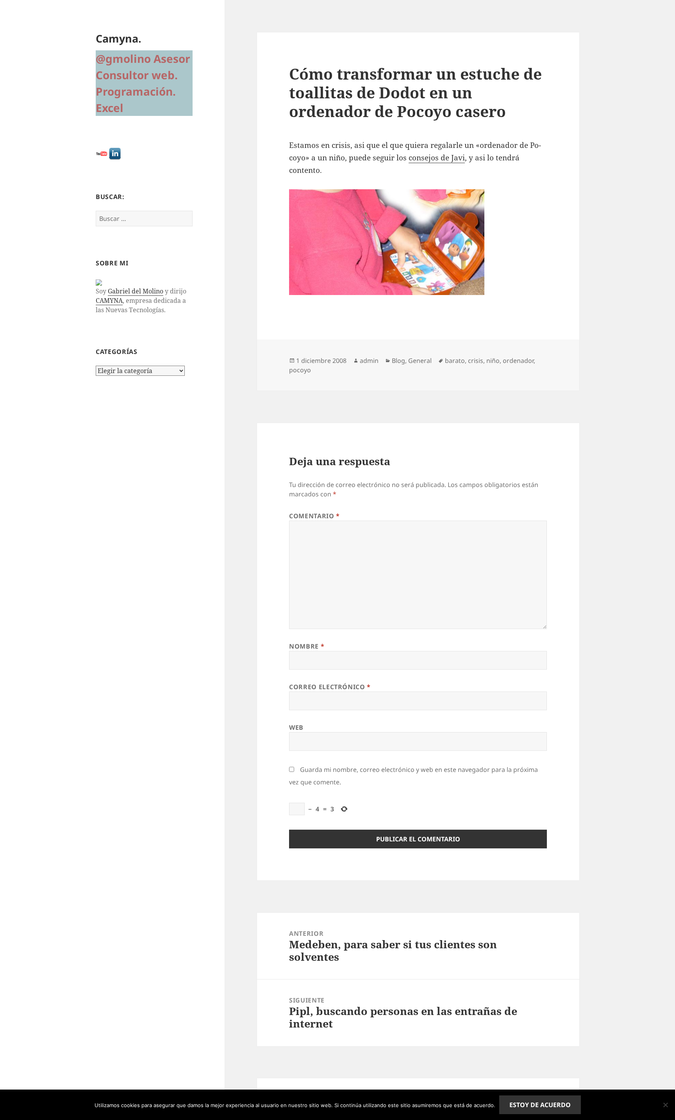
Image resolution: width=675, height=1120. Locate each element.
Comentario (314, 516)
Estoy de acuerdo (540, 1104)
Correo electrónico (330, 687)
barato (455, 360)
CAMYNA (109, 300)
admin (369, 360)
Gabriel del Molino (135, 291)
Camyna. (118, 38)
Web (296, 727)
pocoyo (300, 370)
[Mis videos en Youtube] (101, 153)
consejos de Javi (437, 158)
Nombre (306, 646)
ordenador (518, 360)
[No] (665, 1105)
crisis (475, 360)
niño (493, 360)
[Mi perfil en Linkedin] (115, 153)
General (420, 360)
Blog (398, 360)
